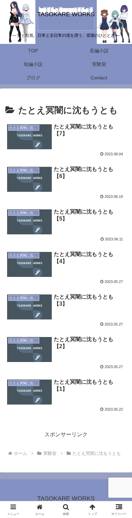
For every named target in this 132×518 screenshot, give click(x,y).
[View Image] (29, 136)
